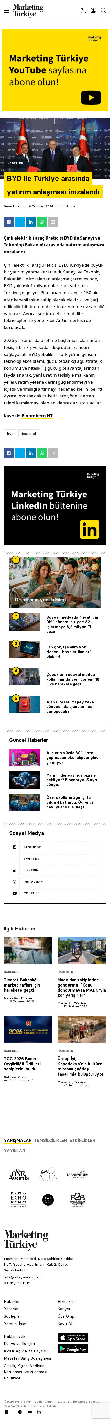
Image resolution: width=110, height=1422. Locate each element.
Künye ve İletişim (19, 1343)
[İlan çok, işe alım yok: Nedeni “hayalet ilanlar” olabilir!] (24, 649)
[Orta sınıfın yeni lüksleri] (55, 582)
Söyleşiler (12, 1316)
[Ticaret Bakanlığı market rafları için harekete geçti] (28, 950)
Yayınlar (14, 1150)
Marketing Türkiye (18, 998)
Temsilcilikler (50, 1140)
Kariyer (64, 1308)
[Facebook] (6, 1412)
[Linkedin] (39, 1412)
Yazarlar (11, 1308)
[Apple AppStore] (73, 1340)
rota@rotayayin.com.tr (22, 1277)
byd (10, 433)
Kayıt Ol (65, 1323)
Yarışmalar (18, 1140)
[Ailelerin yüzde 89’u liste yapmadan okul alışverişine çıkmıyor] (24, 757)
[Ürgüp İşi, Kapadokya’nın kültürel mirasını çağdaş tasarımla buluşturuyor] (82, 1029)
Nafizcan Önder (16, 1077)
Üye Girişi (66, 1316)
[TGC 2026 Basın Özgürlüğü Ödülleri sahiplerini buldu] (28, 1029)
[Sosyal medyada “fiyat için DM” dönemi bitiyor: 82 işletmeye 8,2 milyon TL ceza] (24, 622)
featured (29, 433)
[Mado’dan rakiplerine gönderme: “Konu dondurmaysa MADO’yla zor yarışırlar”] (82, 950)
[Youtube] (29, 1412)
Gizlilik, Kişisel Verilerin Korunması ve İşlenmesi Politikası (25, 1371)
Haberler (15, 163)
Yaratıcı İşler (15, 1323)
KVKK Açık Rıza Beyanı (25, 1351)
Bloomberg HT (37, 416)
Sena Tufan (12, 206)
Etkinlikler (82, 1140)
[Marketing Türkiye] (30, 10)
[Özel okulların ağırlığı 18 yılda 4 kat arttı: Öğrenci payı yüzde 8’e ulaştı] (24, 802)
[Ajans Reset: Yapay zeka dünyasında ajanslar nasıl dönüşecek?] (24, 704)
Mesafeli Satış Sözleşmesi (27, 1358)
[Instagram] (20, 1412)
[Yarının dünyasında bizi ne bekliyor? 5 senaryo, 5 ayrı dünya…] (24, 780)
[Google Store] (73, 1351)
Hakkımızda (14, 1336)
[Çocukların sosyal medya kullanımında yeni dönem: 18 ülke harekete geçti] (24, 676)
